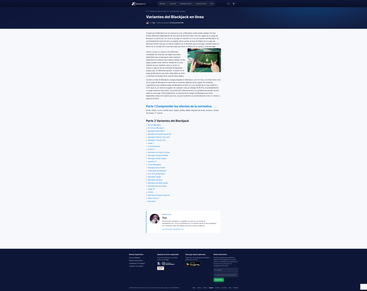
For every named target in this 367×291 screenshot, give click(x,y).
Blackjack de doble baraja (158, 183)
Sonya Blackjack (154, 125)
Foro (211, 3)
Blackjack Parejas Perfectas (159, 195)
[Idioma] (233, 3)
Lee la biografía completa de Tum (173, 229)
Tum (153, 23)
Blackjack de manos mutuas (159, 152)
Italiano (199, 287)
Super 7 (151, 143)
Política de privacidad (136, 260)
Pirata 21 (151, 149)
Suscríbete (218, 280)
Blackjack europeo (155, 180)
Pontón (151, 192)
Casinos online (201, 3)
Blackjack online (185, 3)
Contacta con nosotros (136, 266)
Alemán (205, 287)
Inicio (147, 11)
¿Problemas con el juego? (137, 263)
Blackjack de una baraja (157, 186)
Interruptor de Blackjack (157, 171)
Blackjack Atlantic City (156, 140)
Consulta (173, 3)
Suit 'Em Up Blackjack (156, 174)
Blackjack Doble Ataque (157, 158)
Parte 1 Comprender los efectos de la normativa (179, 106)
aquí (167, 259)
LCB (191, 223)
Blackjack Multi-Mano (156, 131)
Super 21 (151, 189)
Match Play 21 (153, 198)
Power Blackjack (154, 165)
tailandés (235, 287)
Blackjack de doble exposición (159, 134)
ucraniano (224, 287)
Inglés (194, 287)
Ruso (230, 287)
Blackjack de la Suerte (156, 168)
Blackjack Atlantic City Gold (158, 137)
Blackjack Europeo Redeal (158, 155)
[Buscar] (228, 3)
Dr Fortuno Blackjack (156, 128)
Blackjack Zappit (154, 177)
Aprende (162, 3)
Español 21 (152, 161)
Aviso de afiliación (134, 257)
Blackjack (151, 201)
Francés (217, 287)
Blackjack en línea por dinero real (159, 11)
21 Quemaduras (154, 146)
